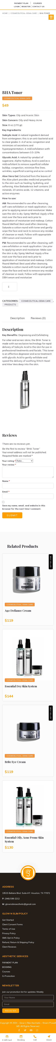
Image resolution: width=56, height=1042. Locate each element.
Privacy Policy (9, 933)
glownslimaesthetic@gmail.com (20, 904)
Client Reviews (9, 946)
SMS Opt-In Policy (11, 938)
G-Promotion (8, 976)
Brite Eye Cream (15, 762)
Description (17, 318)
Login (17, 6)
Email (5, 491)
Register (26, 6)
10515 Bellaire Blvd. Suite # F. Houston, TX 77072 (26, 893)
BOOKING (6, 967)
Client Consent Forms (12, 924)
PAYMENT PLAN (21, 3)
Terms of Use (8, 929)
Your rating (9, 461)
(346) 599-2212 (12, 898)
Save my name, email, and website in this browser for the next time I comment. (23, 507)
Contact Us (38, 6)
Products (10, 304)
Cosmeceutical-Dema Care (23, 13)
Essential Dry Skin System (21, 686)
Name (6, 481)
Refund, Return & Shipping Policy (18, 942)
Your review (9, 464)
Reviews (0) (38, 318)
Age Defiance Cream (18, 610)
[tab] (17, 318)
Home (5, 13)
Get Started (8, 920)
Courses (37, 3)
